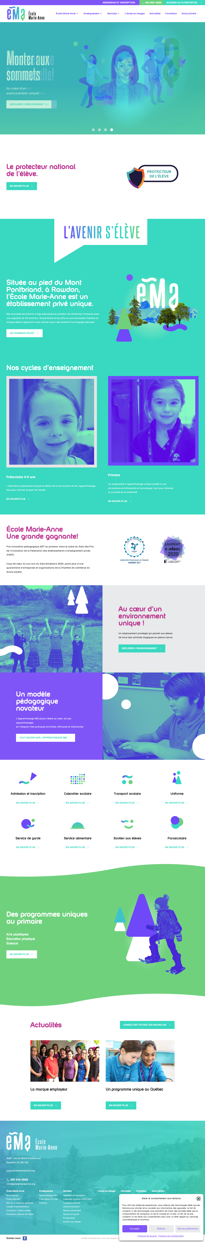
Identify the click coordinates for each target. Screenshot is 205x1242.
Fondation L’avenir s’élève (18, 1210)
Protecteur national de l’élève (20, 1214)
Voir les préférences (187, 1228)
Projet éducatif (13, 1199)
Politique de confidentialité (171, 1236)
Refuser (161, 1228)
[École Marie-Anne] (31, 1141)
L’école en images (106, 1191)
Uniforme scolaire (71, 1207)
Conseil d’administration (17, 1207)
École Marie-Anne (15, 1191)
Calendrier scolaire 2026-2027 (77, 1199)
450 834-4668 (19, 1179)
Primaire (43, 1203)
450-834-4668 (152, 2)
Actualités (126, 1191)
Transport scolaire (71, 1203)
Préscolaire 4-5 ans (48, 1199)
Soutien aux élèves (72, 1222)
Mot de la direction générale (19, 1203)
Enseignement (46, 1191)
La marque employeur (48, 1089)
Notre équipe (12, 1195)
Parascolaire (69, 1218)
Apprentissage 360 (48, 1195)
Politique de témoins (147, 1236)
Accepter (134, 1228)
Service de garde (71, 1214)
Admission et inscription (119, 2)
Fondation (141, 1191)
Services (67, 1191)
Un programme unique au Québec (134, 1089)
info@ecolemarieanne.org (20, 1184)
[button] (198, 1198)
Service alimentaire (72, 1210)
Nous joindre (158, 1191)
